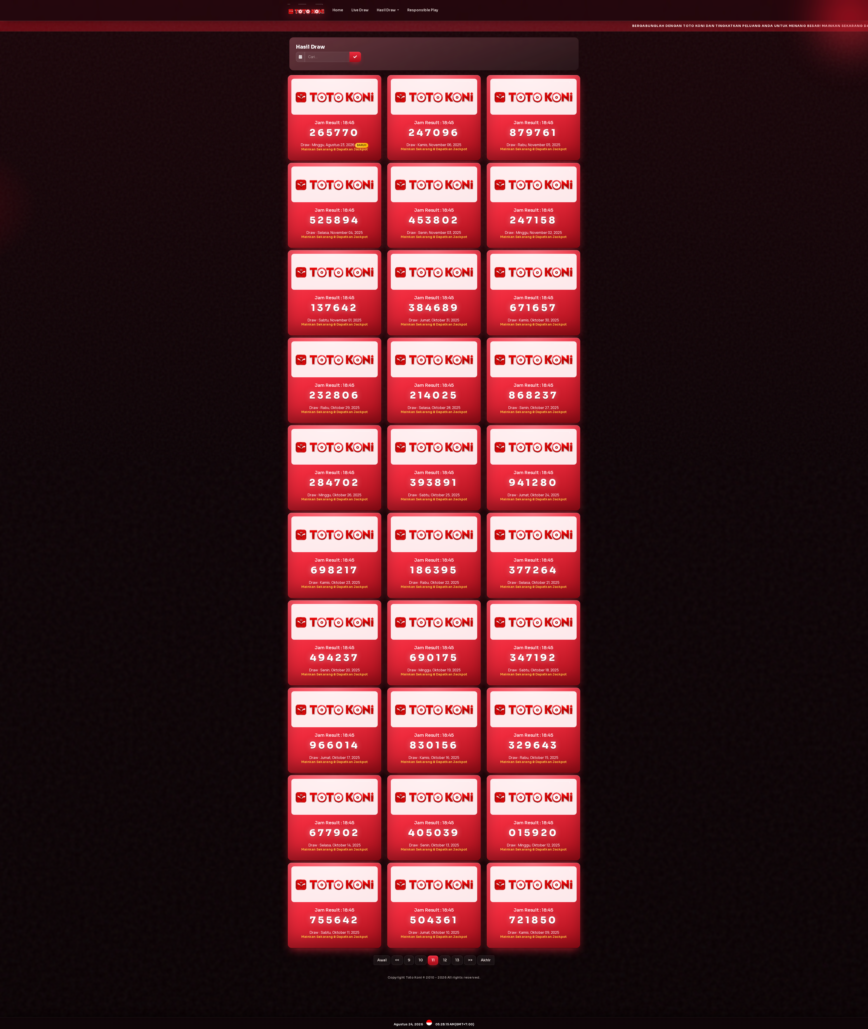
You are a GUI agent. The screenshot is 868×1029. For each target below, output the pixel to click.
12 (445, 960)
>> (470, 960)
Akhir (486, 960)
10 (421, 960)
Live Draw (359, 10)
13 (457, 960)
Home (338, 10)
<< (397, 960)
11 (433, 960)
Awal (382, 960)
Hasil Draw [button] (386, 10)
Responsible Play (422, 10)
